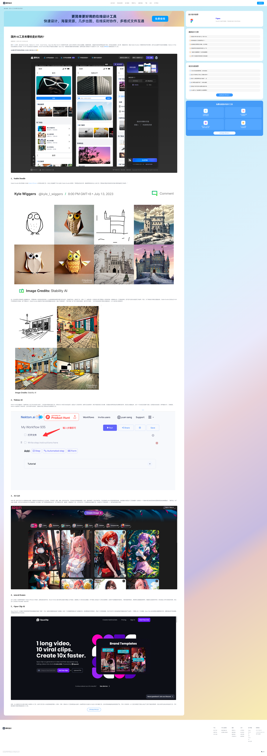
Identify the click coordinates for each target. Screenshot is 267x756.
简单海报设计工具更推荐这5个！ (198, 40)
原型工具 (215, 732)
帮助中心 (134, 3)
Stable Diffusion (33, 183)
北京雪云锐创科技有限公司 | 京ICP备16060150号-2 (11, 751)
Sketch (249, 732)
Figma (218, 18)
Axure (249, 737)
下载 (146, 3)
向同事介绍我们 (224, 732)
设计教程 (127, 3)
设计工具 (215, 730)
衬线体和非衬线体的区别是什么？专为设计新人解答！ (200, 48)
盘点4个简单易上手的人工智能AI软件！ (199, 74)
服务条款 (233, 734)
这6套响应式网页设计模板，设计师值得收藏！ (200, 44)
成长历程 (242, 734)
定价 (151, 3)
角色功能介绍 (224, 730)
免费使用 (260, 3)
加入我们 (242, 732)
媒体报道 (242, 736)
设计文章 (6, 8)
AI (13, 45)
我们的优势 (120, 3)
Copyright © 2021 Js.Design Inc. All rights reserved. (11, 752)
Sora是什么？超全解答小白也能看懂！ (199, 90)
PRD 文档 (215, 734)
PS (248, 733)
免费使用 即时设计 (224, 95)
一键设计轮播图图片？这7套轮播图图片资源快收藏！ (200, 52)
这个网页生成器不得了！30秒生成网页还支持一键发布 (200, 82)
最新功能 (140, 3)
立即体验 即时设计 (94, 709)
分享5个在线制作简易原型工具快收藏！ (199, 56)
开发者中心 (234, 736)
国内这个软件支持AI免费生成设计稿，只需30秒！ (200, 86)
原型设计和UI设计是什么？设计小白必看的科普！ (200, 36)
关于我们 (156, 3)
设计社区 (113, 3)
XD (248, 735)
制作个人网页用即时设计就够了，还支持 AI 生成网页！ (200, 78)
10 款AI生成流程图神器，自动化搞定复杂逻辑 (200, 70)
